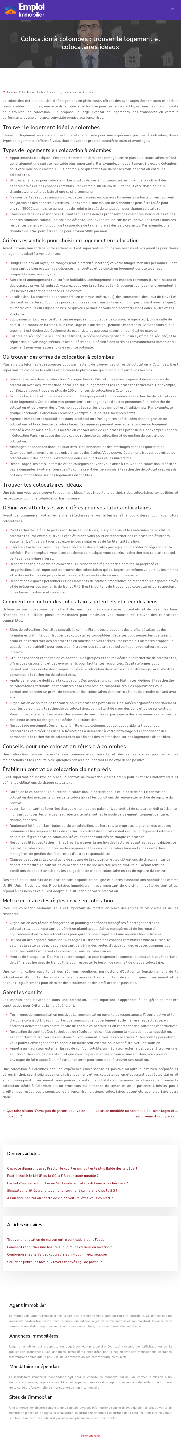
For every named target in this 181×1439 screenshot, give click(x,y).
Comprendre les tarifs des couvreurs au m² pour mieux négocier (57, 1254)
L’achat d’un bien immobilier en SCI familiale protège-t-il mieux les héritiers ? (67, 1183)
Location (12, 92)
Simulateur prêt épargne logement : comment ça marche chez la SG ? (62, 1190)
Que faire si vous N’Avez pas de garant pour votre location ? (46, 1114)
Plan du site (90, 1436)
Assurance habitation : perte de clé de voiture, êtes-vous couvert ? (60, 1198)
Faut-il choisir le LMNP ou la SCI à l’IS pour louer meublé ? (52, 1176)
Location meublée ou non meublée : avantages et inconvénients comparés (135, 1114)
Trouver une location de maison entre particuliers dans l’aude (56, 1239)
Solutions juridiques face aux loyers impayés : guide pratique (54, 1262)
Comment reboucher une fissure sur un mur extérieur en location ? (59, 1247)
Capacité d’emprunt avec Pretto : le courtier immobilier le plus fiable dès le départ (72, 1168)
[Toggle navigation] (173, 10)
